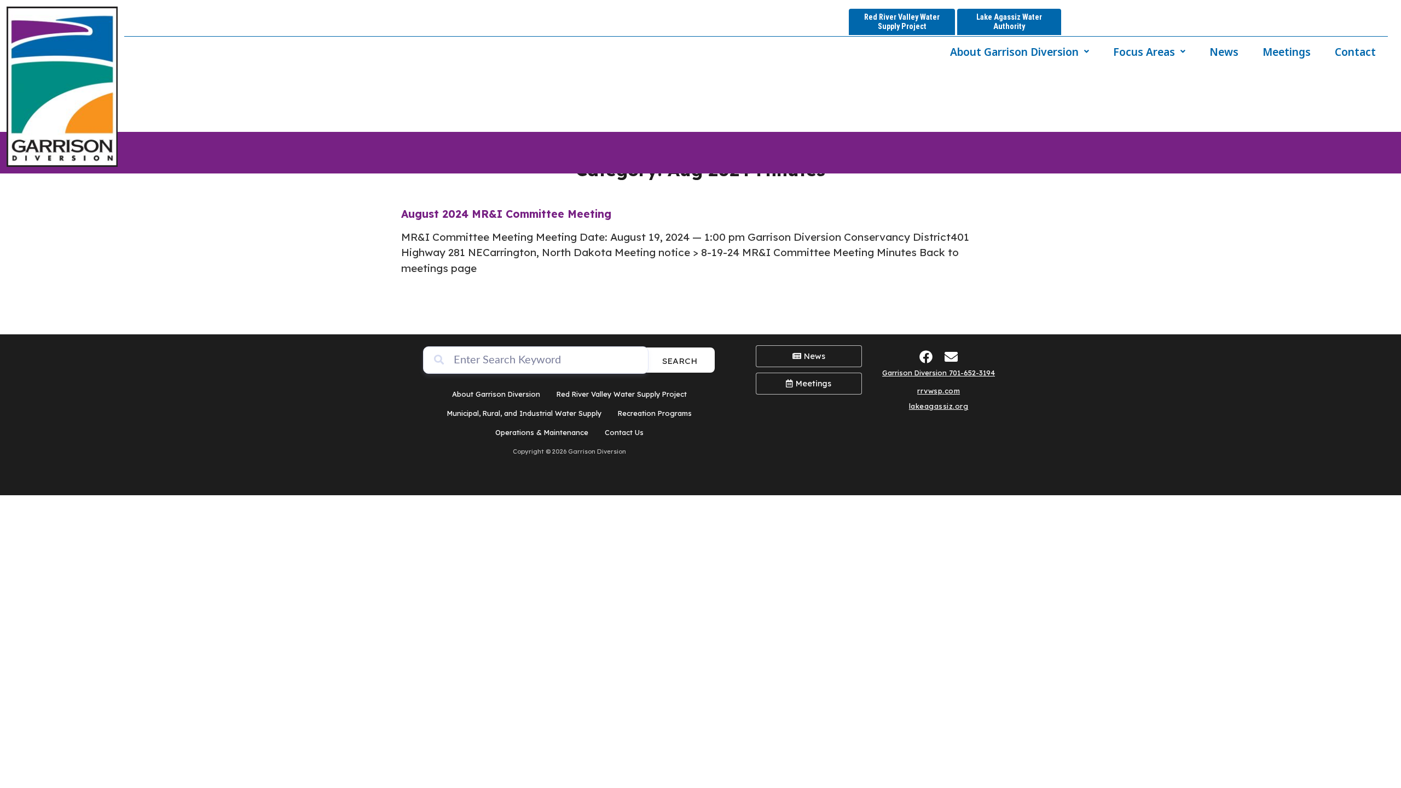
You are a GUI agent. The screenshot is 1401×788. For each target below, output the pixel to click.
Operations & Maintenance (541, 432)
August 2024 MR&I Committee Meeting (506, 214)
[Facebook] (926, 357)
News (1223, 51)
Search (679, 361)
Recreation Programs (655, 413)
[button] (1019, 52)
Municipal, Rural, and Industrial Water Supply (524, 413)
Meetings (1287, 51)
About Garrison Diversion (1014, 51)
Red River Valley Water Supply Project (622, 394)
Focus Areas (1144, 51)
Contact (1355, 51)
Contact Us (624, 432)
